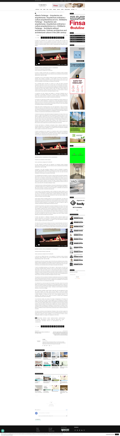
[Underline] (42, 416)
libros (36, 365)
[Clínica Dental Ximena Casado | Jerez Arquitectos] (38, 387)
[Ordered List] (44, 416)
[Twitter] (79, 0)
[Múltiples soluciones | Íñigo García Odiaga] (64, 363)
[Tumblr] (84, 0)
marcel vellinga (44, 320)
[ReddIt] (52, 38)
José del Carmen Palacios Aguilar (78, 255)
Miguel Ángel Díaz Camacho (78, 229)
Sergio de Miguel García (78, 263)
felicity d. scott (53, 319)
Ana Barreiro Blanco (77, 233)
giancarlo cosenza (58, 319)
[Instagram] (80, 0)
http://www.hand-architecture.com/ (78, 265)
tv (35, 13)
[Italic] (40, 416)
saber (60, 320)
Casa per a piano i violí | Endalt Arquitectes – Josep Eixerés (64, 392)
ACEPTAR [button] (117, 434)
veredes (38, 35)
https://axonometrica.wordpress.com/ (78, 223)
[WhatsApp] (48, 38)
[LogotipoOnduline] (77, 27)
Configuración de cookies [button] (110, 434)
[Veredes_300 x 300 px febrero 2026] (77, 119)
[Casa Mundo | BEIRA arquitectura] (55, 354)
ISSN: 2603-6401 (64, 427)
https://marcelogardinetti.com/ (77, 252)
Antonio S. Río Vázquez (78, 246)
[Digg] (59, 38)
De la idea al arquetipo (55, 381)
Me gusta (83, 35)
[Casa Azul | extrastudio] (38, 354)
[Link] (49, 416)
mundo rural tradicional (56, 320)
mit (51, 320)
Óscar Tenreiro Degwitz (78, 242)
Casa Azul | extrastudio (38, 358)
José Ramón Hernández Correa (79, 225)
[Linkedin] (81, 0)
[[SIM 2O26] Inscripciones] (77, 155)
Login (66, 409)
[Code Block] (48, 416)
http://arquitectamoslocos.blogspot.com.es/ (79, 227)
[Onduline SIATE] (77, 86)
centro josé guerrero (43, 319)
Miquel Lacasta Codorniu (78, 221)
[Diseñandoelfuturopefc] (77, 135)
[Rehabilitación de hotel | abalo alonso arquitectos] (55, 363)
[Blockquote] (47, 416)
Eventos (71, 145)
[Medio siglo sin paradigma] (47, 363)
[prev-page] (35, 370)
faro (60, 365)
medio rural (48, 320)
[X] (44, 38)
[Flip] (61, 38)
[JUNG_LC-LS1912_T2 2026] (77, 55)
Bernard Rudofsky (37, 319)
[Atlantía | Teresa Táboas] (55, 387)
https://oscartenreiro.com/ (77, 244)
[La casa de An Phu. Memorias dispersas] (47, 387)
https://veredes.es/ (44, 340)
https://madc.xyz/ (76, 231)
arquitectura (53, 365)
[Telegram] (57, 38)
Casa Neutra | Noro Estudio (63, 358)
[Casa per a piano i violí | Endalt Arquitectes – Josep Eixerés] (64, 387)
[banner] (77, 187)
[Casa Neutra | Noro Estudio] (64, 354)
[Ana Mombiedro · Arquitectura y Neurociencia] (47, 354)
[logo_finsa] (77, 22)
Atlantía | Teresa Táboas (55, 391)
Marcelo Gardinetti (77, 250)
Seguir (83, 37)
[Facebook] (78, 0)
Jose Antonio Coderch (38, 320)
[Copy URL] (63, 38)
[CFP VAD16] (77, 171)
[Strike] (43, 416)
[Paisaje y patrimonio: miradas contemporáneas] (38, 363)
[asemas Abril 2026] (77, 70)
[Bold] (39, 416)
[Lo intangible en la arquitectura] (38, 378)
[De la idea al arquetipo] (55, 378)
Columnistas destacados (74, 214)
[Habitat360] (77, 102)
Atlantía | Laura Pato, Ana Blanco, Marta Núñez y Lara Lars (63, 382)
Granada (63, 319)
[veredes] (35, 35)
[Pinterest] (83, 0)
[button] (84, 9)
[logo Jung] (77, 18)
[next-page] (37, 370)
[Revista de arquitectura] (42, 5)
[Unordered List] (45, 416)
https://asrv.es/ (75, 248)
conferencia (48, 319)
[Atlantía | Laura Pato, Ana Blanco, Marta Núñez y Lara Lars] (64, 378)
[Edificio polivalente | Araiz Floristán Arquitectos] (47, 378)
